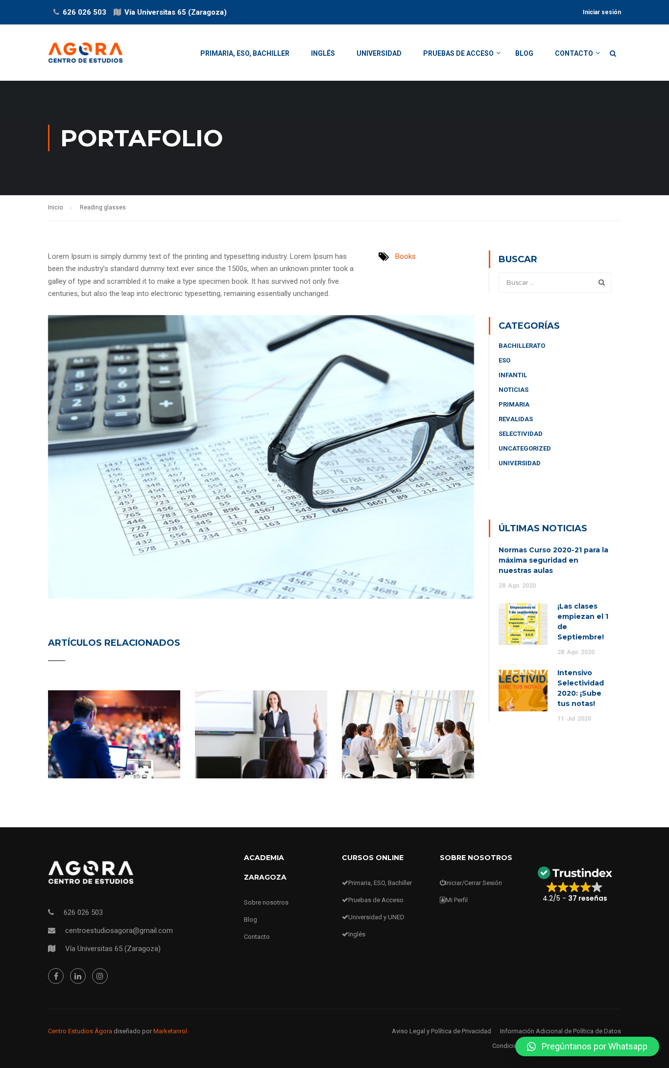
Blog (524, 53)
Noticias (513, 389)
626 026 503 (84, 12)
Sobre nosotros (266, 902)
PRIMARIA (514, 404)
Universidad (379, 53)
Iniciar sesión (602, 12)
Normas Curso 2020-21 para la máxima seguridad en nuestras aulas (553, 560)
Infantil (513, 375)
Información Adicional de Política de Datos (560, 1031)
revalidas (516, 419)
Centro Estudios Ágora (80, 1031)
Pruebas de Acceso (458, 53)
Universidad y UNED (376, 917)
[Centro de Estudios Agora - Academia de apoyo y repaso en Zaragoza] (85, 57)
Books (405, 256)
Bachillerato (522, 345)
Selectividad (521, 433)
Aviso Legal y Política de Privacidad (441, 1031)
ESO (504, 360)
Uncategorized (525, 448)
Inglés (323, 53)
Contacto (574, 53)
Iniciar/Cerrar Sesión (473, 882)
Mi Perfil (457, 900)
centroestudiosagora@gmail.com (119, 930)
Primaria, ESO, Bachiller (244, 53)
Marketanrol (170, 1031)
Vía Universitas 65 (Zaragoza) (175, 12)
